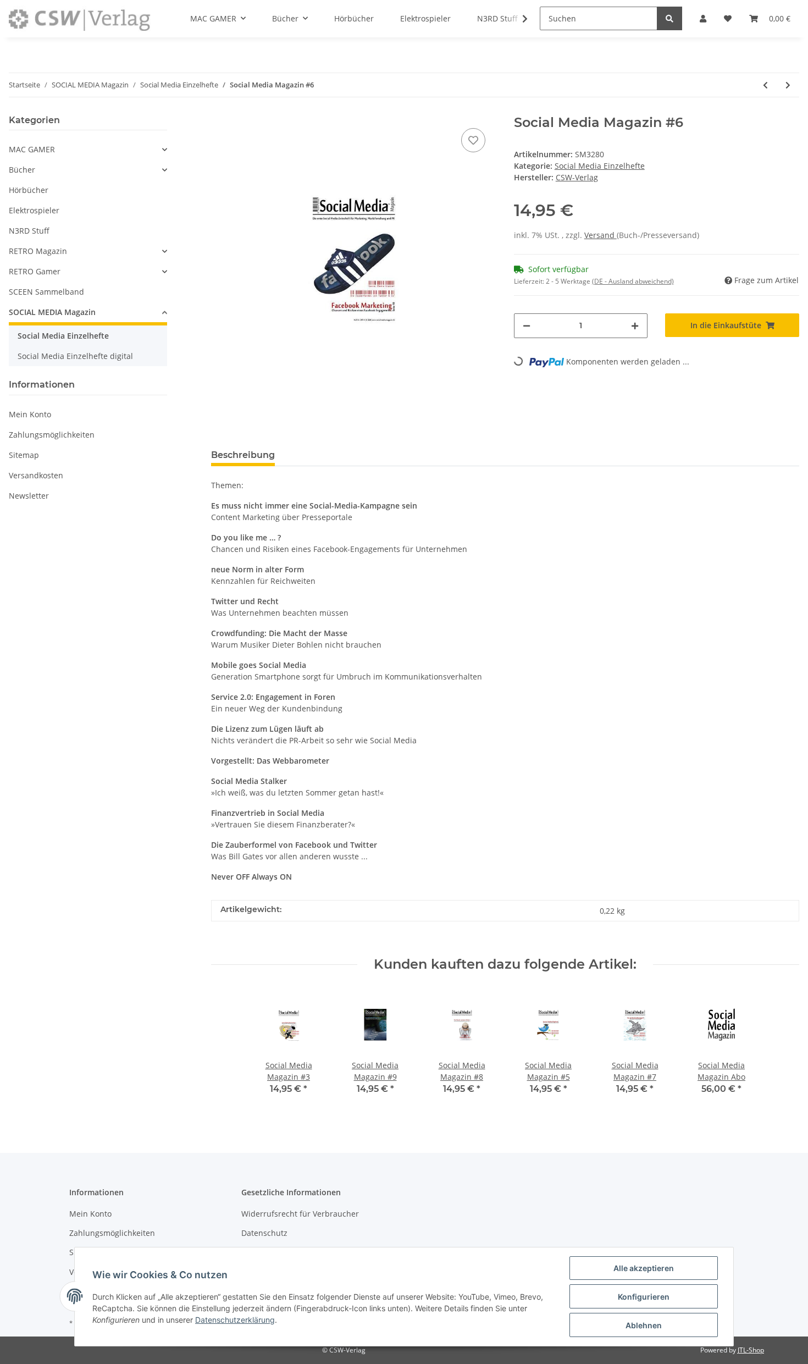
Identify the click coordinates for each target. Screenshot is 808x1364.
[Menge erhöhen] (635, 326)
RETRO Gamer (34, 271)
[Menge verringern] (526, 326)
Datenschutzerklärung (235, 1319)
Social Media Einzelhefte (600, 166)
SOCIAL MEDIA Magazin (52, 312)
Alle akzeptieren (643, 1268)
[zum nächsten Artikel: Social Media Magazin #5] (788, 85)
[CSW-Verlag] (80, 18)
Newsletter (29, 495)
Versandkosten (36, 475)
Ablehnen (644, 1325)
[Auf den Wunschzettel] (473, 140)
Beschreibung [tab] (243, 455)
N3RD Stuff (29, 230)
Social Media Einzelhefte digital (75, 356)
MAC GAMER (32, 149)
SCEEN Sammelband (46, 291)
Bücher (22, 169)
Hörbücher (28, 190)
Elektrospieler (34, 210)
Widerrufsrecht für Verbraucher (300, 1213)
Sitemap (24, 455)
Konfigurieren (643, 1296)
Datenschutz (264, 1233)
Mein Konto (30, 414)
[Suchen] (669, 18)
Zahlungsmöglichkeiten (52, 434)
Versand (600, 235)
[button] (88, 149)
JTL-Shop (751, 1350)
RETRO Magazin (38, 251)
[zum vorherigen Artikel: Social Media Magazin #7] (765, 85)
